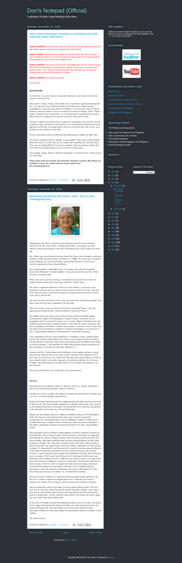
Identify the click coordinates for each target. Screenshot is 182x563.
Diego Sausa (113, 91)
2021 (113, 172)
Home (66, 532)
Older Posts (95, 532)
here (110, 36)
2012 (113, 224)
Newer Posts (35, 532)
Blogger (111, 557)
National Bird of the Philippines (121, 108)
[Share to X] (83, 180)
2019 (113, 179)
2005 (113, 250)
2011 (113, 228)
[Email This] (78, 180)
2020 (113, 175)
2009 (113, 235)
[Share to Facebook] (86, 180)
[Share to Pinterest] (88, 180)
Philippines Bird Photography (120, 112)
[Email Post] (73, 180)
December (118, 186)
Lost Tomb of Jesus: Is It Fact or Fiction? (125, 104)
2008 (113, 239)
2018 (113, 182)
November (118, 209)
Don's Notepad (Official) (57, 10)
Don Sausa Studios (116, 96)
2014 (113, 217)
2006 (113, 246)
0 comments (63, 180)
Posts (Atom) (71, 540)
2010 (113, 231)
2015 (113, 213)
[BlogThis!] (80, 180)
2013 (113, 221)
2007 (113, 242)
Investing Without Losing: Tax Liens (123, 100)
